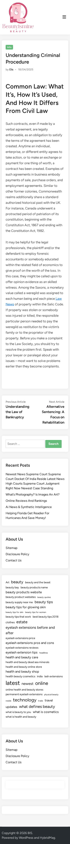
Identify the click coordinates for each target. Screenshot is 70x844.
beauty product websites (21, 596)
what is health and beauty (21, 716)
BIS (30, 833)
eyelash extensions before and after (30, 630)
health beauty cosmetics (20, 676)
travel (49, 700)
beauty (17, 582)
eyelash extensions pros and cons (30, 643)
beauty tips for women (35, 612)
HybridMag (47, 838)
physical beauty (51, 694)
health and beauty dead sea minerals (27, 662)
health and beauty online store (24, 666)
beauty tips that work (18, 616)
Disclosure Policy (17, 554)
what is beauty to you (18, 712)
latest (13, 682)
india (40, 676)
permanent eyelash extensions (24, 694)
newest (27, 683)
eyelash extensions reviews (22, 647)
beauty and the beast (37, 582)
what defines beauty (37, 706)
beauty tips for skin (14, 612)
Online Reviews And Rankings (26, 501)
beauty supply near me (19, 602)
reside (8, 700)
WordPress (26, 838)
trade (40, 700)
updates (11, 707)
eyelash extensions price (20, 638)
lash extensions (53, 676)
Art (7, 582)
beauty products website (24, 592)
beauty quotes (44, 597)
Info (9, 47)
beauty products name (34, 587)
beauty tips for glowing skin (26, 607)
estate (21, 622)
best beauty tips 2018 (46, 616)
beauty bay (12, 587)
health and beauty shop (22, 671)
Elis (11, 69)
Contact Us (13, 560)
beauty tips (44, 602)
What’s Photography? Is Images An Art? (33, 494)
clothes (10, 622)
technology (24, 700)
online (41, 683)
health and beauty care (22, 657)
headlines (43, 653)
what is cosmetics (46, 712)
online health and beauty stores (24, 689)
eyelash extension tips (22, 652)
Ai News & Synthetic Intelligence (29, 507)
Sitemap (11, 548)
